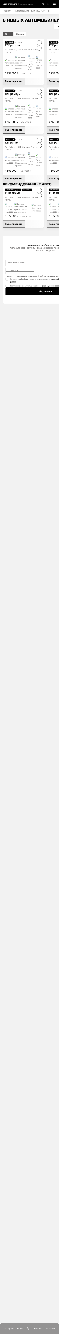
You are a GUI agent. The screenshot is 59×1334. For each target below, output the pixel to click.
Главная (7, 10)
